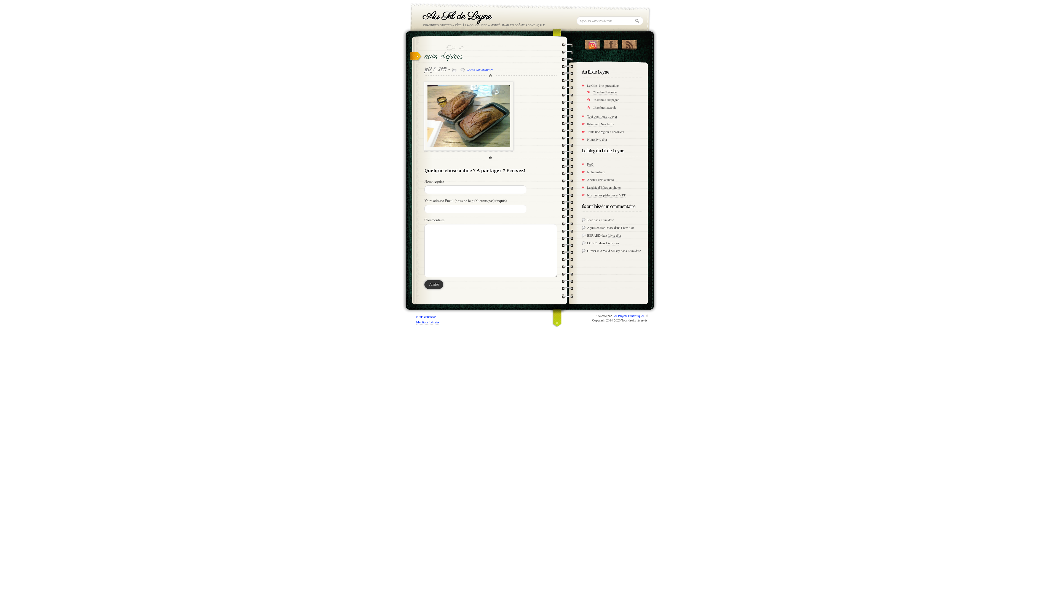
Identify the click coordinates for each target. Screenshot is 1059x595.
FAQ (590, 164)
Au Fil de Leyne (457, 16)
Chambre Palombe (605, 92)
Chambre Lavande (604, 107)
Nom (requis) (434, 181)
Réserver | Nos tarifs (600, 124)
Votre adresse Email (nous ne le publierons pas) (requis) (465, 200)
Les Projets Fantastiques (628, 315)
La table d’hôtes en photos (604, 187)
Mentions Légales (427, 322)
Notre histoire (596, 172)
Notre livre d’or (597, 139)
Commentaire (434, 219)
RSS (629, 43)
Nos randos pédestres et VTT (606, 195)
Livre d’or (607, 220)
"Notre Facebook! (610, 43)
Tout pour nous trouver (602, 116)
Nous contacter (426, 316)
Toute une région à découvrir (605, 131)
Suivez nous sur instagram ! (592, 43)
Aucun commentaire (480, 69)
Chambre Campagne (606, 100)
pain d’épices (444, 56)
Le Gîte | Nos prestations (603, 85)
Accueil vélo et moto (600, 179)
